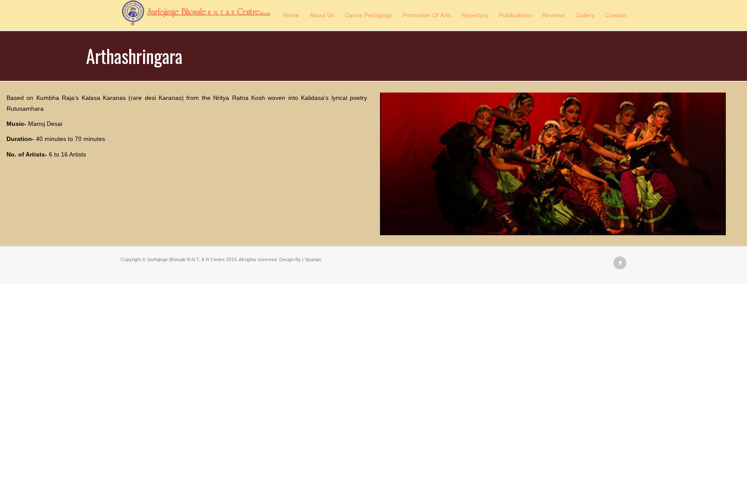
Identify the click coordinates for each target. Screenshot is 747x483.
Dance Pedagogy (368, 15)
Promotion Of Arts (426, 15)
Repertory (474, 15)
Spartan (313, 259)
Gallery (585, 15)
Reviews (553, 15)
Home (291, 15)
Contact (615, 15)
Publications (515, 15)
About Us (322, 15)
